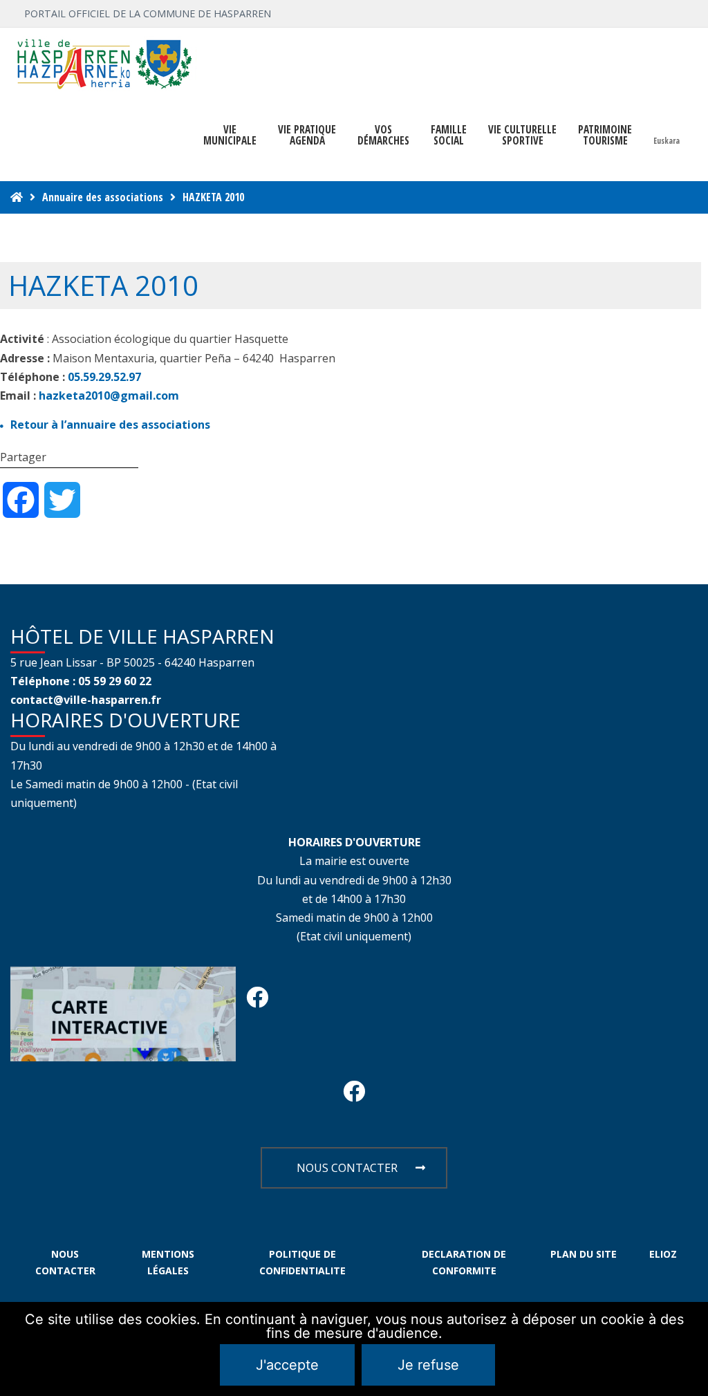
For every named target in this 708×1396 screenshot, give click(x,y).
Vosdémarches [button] (383, 134)
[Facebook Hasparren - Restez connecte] (257, 1001)
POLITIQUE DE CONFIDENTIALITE (302, 1262)
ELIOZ (663, 1253)
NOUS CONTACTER (347, 1167)
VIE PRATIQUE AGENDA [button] (307, 134)
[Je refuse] (691, 1349)
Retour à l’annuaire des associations (110, 424)
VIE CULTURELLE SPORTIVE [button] (522, 134)
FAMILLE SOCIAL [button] (449, 134)
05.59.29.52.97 (104, 376)
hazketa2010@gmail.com (109, 395)
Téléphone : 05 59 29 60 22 (80, 681)
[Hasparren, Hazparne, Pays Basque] (103, 63)
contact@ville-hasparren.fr (85, 699)
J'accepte (287, 1365)
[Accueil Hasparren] (16, 197)
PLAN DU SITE (583, 1253)
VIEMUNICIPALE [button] (230, 134)
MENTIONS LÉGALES (168, 1262)
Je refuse (428, 1365)
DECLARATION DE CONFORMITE (464, 1262)
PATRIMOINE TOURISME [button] (605, 134)
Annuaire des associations (102, 197)
